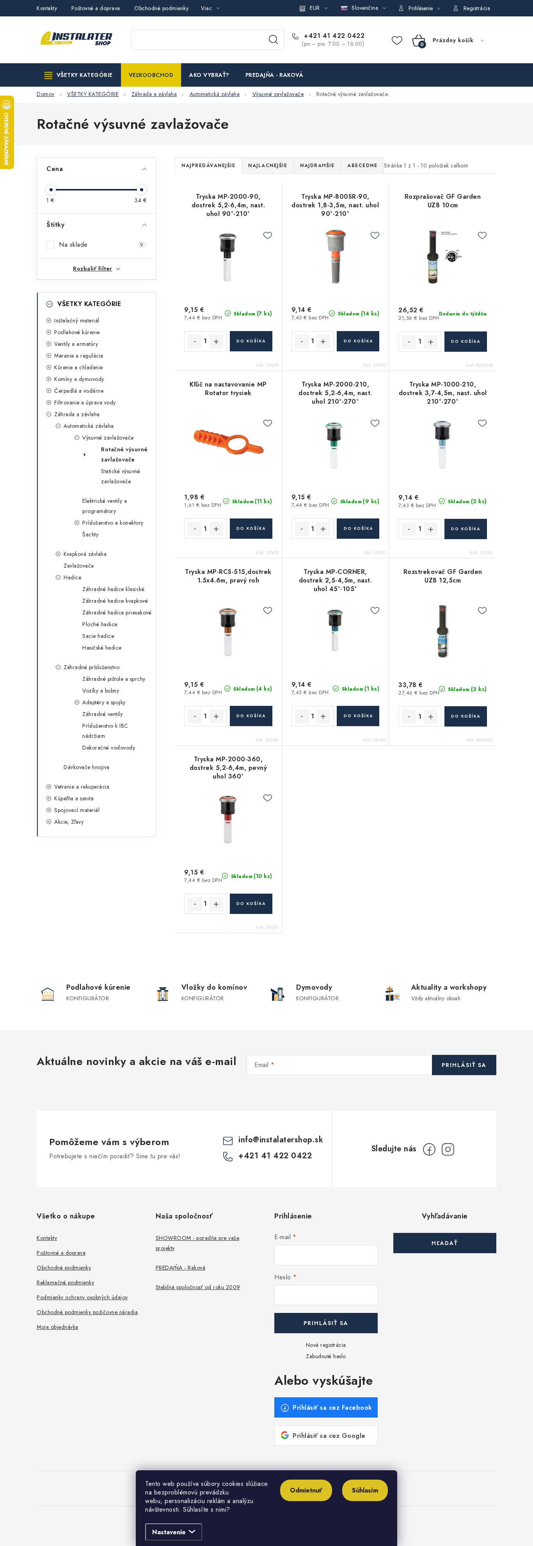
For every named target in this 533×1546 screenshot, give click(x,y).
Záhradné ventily (102, 714)
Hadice (72, 577)
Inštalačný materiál (76, 320)
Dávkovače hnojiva (87, 767)
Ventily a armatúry (76, 344)
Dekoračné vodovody (108, 748)
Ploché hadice (99, 624)
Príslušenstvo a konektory (113, 523)
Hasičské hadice (102, 648)
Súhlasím (365, 1490)
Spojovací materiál (76, 810)
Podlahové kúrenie (77, 332)
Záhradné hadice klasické (113, 589)
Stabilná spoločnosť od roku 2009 (198, 1287)
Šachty (90, 534)
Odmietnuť (306, 1490)
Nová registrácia (326, 1345)
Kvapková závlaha (85, 554)
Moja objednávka (57, 1327)
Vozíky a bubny (100, 691)
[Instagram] (448, 1149)
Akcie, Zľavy (69, 822)
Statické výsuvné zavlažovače (120, 476)
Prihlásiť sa (464, 1065)
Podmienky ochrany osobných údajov (82, 1297)
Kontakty (47, 8)
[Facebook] (429, 1149)
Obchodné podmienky (161, 8)
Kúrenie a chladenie (78, 367)
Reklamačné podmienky (65, 1282)
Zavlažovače (79, 566)
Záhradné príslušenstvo (91, 667)
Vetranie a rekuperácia (81, 787)
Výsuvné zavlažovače (108, 438)
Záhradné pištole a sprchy (114, 679)
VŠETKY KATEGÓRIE (89, 303)
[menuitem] (79, 75)
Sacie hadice (98, 636)
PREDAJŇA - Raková (181, 1268)
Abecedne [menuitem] (362, 165)
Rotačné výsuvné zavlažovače (124, 454)
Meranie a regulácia (78, 356)
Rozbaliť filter (92, 269)
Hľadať (273, 40)
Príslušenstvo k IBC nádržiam (105, 731)
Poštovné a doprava (95, 8)
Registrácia (477, 8)
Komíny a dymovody (79, 379)
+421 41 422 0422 (333, 36)
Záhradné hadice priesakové (116, 612)
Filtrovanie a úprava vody (85, 402)
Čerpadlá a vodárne (78, 391)
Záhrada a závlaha (77, 414)
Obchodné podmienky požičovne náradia (87, 1312)
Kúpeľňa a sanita (74, 798)
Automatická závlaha (89, 426)
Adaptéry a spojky (104, 702)
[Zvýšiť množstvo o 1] (216, 342)
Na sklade (101, 245)
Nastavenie (169, 1532)
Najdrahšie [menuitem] (317, 165)
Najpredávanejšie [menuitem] (208, 165)
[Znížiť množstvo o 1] (195, 342)
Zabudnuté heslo (326, 1356)
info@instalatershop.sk (280, 1139)
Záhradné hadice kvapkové (115, 601)
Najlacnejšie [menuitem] (267, 165)
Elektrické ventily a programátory (104, 506)
